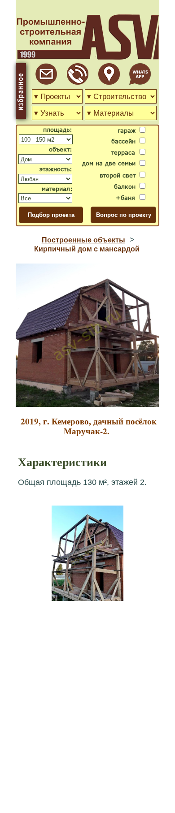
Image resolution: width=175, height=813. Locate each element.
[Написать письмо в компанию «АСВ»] (46, 82)
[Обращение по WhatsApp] (140, 82)
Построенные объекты (83, 240)
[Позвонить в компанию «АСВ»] (77, 82)
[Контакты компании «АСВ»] (109, 82)
